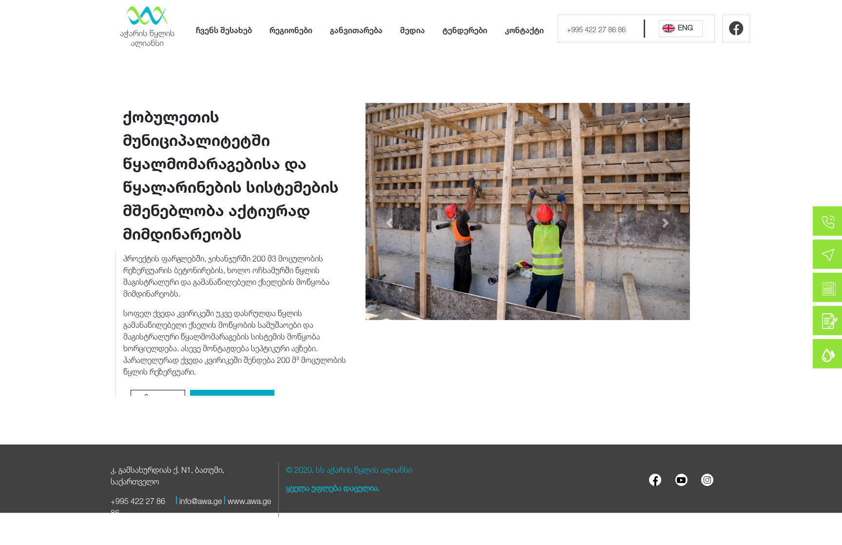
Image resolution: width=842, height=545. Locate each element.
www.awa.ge (249, 499)
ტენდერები (464, 29)
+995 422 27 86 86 (596, 28)
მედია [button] (412, 29)
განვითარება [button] (356, 29)
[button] (389, 223)
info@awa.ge (200, 499)
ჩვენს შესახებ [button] (224, 29)
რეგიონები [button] (290, 29)
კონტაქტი (524, 29)
